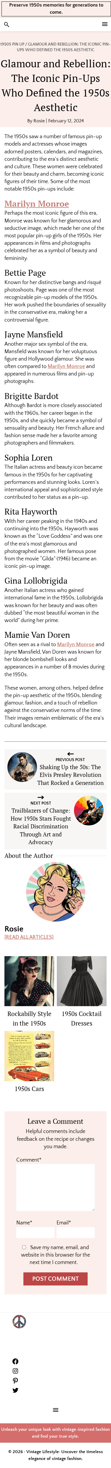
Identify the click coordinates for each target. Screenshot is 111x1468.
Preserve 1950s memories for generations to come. (56, 8)
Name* (24, 1223)
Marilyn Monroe (36, 203)
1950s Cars (29, 1088)
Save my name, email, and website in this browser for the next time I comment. (55, 1255)
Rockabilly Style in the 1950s (29, 1018)
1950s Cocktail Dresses (82, 1018)
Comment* (28, 1160)
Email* (64, 1223)
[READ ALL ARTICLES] (29, 937)
